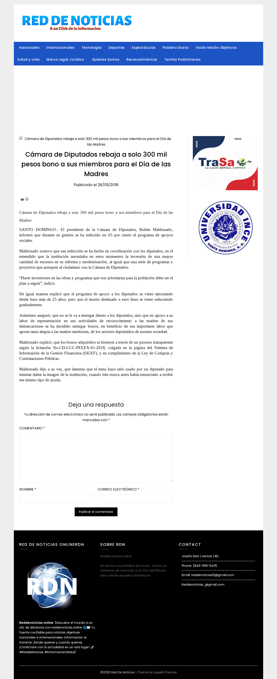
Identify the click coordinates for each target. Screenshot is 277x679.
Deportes (117, 47)
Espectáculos (144, 47)
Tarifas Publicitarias (182, 59)
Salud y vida (28, 59)
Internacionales (60, 47)
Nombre (27, 489)
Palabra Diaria (176, 47)
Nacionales (29, 47)
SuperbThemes (165, 672)
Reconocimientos (141, 59)
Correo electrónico (118, 489)
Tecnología (92, 47)
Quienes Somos (106, 59)
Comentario (32, 428)
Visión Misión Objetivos (216, 47)
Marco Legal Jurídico (66, 59)
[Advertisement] (138, 98)
